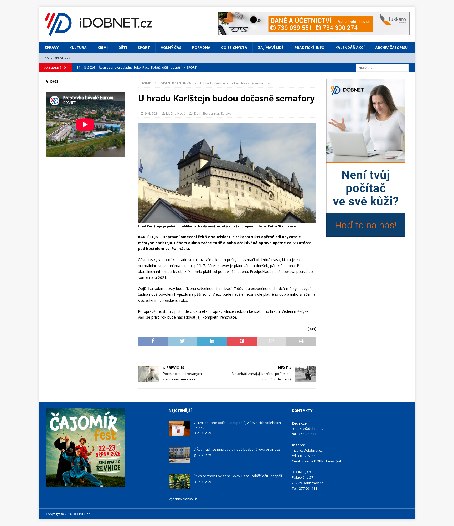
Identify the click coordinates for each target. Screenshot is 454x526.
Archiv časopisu (391, 47)
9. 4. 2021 (152, 113)
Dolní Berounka (57, 58)
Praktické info (309, 47)
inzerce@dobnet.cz (307, 450)
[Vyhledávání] (382, 67)
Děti (122, 47)
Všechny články (182, 499)
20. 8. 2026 (204, 433)
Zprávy (51, 47)
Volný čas (171, 47)
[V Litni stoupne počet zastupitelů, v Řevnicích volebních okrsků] (179, 428)
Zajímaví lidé (271, 47)
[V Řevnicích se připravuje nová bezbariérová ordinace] (179, 455)
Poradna (201, 47)
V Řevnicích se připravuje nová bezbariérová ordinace (237, 449)
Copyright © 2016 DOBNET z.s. (68, 514)
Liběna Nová (176, 113)
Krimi (102, 47)
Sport (144, 47)
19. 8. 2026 (204, 455)
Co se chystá (234, 47)
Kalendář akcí (349, 47)
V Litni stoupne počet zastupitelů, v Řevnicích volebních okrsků (237, 425)
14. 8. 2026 (204, 482)
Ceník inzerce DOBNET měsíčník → (319, 461)
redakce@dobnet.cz (308, 428)
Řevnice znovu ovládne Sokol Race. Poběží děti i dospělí (238, 475)
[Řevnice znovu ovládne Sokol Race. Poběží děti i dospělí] (179, 481)
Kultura (78, 47)
